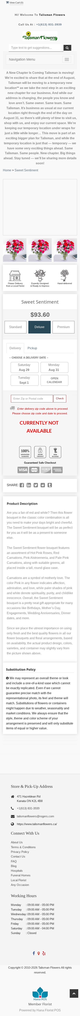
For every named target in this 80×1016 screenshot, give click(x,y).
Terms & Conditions (23, 847)
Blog (14, 866)
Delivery (15, 348)
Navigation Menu (22, 59)
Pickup (32, 348)
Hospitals (17, 870)
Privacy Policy (20, 851)
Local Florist (18, 880)
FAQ (14, 861)
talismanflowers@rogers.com (35, 816)
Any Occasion (20, 884)
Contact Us (18, 856)
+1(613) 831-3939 (49, 24)
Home (7, 170)
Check (60, 398)
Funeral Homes (20, 875)
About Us (17, 842)
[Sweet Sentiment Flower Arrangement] (14, 250)
